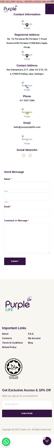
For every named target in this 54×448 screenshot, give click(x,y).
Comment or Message (16, 220)
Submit (15, 261)
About (5, 334)
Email (7, 206)
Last (6, 202)
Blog (30, 342)
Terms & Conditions (12, 342)
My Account (34, 338)
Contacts (7, 338)
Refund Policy (9, 347)
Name (8, 179)
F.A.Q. (31, 334)
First (6, 191)
